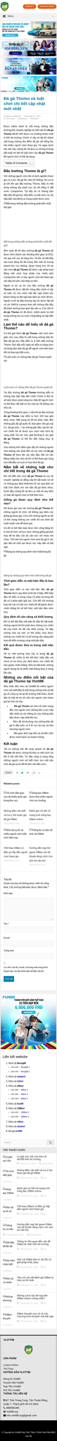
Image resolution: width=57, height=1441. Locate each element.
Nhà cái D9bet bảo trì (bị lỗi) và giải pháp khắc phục (34, 1261)
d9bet (23, 1090)
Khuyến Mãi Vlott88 (13, 1382)
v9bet (20, 1122)
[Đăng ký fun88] (28, 1021)
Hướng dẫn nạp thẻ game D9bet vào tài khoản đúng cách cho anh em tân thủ (35, 1227)
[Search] (50, 1142)
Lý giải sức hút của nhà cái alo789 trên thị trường (31, 1158)
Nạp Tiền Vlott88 (12, 1386)
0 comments (22, 119)
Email (7, 938)
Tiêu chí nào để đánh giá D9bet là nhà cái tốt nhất (35, 1279)
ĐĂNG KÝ (29, 6)
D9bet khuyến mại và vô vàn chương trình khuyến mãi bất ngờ (35, 1315)
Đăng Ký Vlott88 (11, 1379)
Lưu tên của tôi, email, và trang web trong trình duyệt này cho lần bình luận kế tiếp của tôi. (26, 969)
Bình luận (8, 893)
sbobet (21, 1126)
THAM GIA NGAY (47, 6)
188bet (24, 1112)
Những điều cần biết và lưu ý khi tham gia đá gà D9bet (15, 815)
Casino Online (10, 1365)
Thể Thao (8, 1369)
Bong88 (24, 1067)
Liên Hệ (28, 1436)
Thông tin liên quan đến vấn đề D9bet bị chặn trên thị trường (33, 1243)
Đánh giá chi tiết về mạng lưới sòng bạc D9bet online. (40, 815)
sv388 (18, 1131)
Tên (6, 923)
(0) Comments (47, 1164)
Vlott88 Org (20, 1432)
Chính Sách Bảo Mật (45, 1432)
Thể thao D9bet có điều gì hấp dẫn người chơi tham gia (15, 852)
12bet (20, 1081)
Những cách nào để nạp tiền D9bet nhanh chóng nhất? (32, 1297)
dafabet (21, 1076)
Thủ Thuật (10, 119)
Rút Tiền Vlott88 (11, 1390)
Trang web (9, 950)
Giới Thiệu (30, 1432)
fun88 (20, 1103)
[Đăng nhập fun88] (28, 83)
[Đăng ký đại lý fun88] (28, 30)
